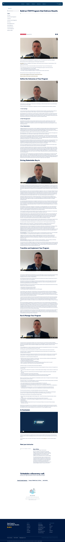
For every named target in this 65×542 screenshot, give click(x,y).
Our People (28, 527)
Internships (28, 530)
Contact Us (28, 526)
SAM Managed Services (10, 23)
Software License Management (12, 20)
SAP (50, 529)
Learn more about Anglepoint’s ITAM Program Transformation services (31, 74)
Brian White (22, 63)
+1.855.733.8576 (15, 537)
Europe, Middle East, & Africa (35, 480)
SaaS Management (10, 25)
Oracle (50, 527)
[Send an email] (57, 34)
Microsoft (51, 526)
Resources (10, 8)
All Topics (8, 15)
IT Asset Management (10, 28)
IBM (50, 524)
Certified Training (41, 532)
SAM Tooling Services (41, 531)
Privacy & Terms (55, 537)
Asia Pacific (45, 480)
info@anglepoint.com (22, 537)
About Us (28, 524)
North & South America (22, 480)
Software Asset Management (11, 16)
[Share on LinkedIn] (55, 34)
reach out (44, 438)
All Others (51, 532)
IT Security (9, 18)
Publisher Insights (10, 30)
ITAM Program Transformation (40, 525)
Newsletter (28, 532)
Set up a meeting (9, 537)
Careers (28, 529)
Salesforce (51, 530)
